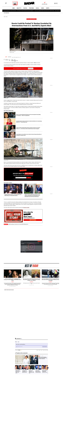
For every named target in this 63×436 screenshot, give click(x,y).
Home (4, 16)
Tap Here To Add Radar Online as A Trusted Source (20, 68)
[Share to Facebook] (6, 59)
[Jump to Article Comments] (4, 59)
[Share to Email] (15, 59)
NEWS (13, 8)
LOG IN (56, 3)
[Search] (5, 3)
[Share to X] (9, 59)
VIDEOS (42, 8)
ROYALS (37, 8)
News (6, 16)
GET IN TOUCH (33, 220)
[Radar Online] (29, 3)
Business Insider (26, 207)
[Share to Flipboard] (12, 59)
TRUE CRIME (31, 8)
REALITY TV (19, 8)
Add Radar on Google (15, 60)
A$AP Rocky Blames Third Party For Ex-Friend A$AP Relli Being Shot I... (18, 224)
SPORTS (47, 8)
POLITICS (25, 8)
